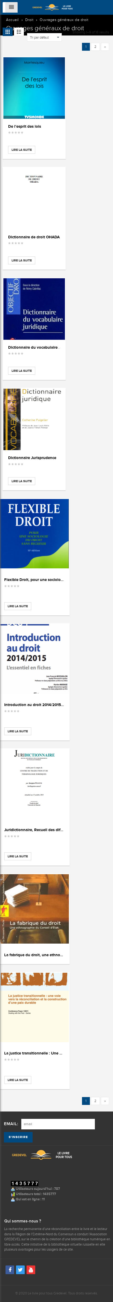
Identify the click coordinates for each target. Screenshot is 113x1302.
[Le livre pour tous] (52, 7)
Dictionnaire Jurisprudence (32, 457)
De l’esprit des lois (24, 126)
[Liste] (19, 32)
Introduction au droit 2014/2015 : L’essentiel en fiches (52, 704)
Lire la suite (22, 150)
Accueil (12, 20)
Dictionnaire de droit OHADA (34, 237)
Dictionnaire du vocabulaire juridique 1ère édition (52, 347)
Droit (29, 20)
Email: (11, 1123)
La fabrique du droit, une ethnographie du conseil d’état (54, 955)
